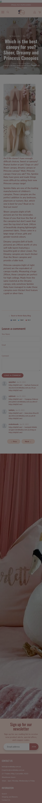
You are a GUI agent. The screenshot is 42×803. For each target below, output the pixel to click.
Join (33, 41)
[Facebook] (18, 49)
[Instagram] (23, 49)
